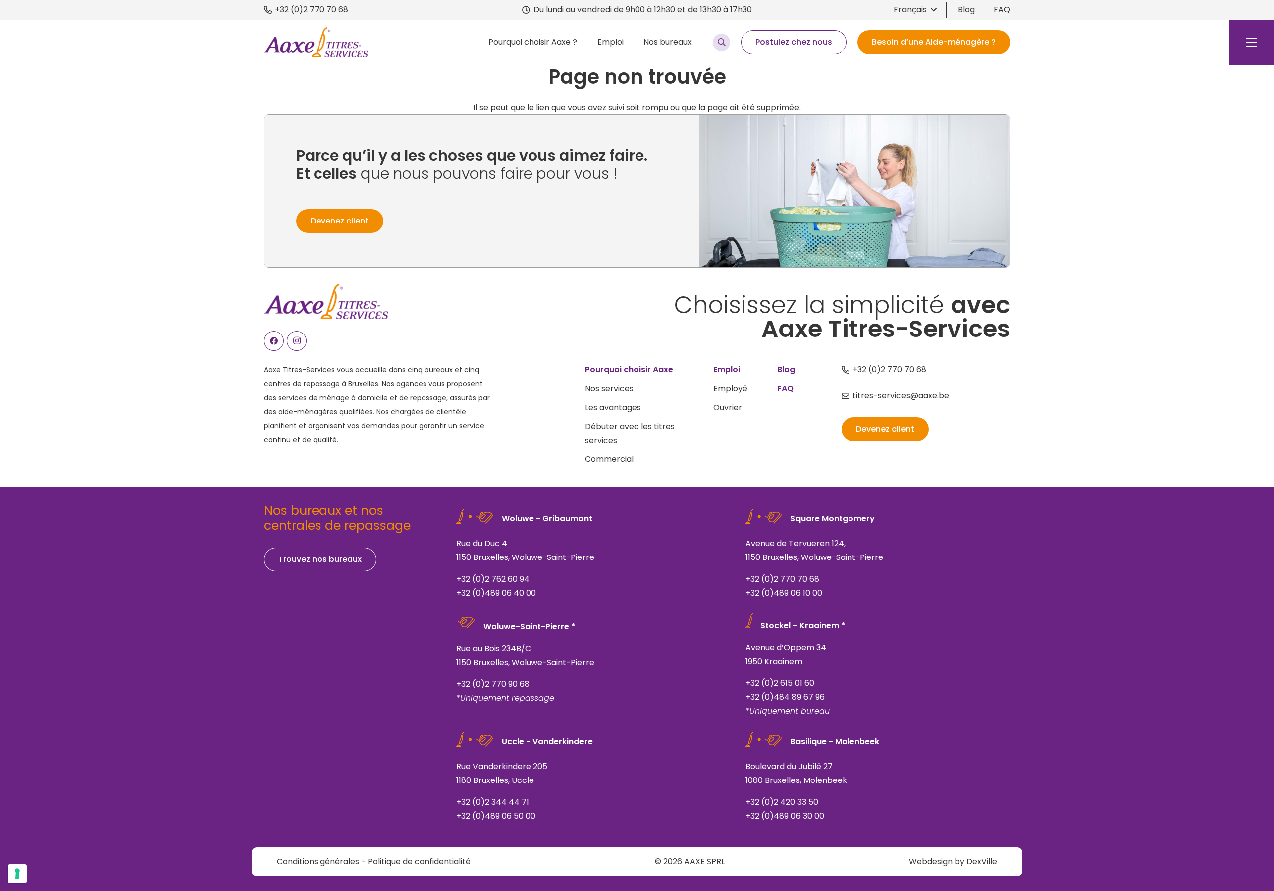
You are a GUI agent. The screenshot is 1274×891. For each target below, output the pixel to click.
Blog (966, 9)
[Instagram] (297, 341)
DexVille (981, 861)
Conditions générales (318, 861)
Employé (730, 388)
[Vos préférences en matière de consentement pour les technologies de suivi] (17, 873)
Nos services (609, 388)
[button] (915, 10)
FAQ (1002, 9)
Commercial (609, 459)
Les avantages (613, 407)
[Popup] (721, 42)
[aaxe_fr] (316, 42)
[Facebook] (274, 341)
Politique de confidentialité (419, 861)
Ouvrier (727, 407)
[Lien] (589, 555)
